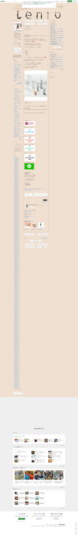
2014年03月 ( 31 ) (16, 346)
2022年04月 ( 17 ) (16, 223)
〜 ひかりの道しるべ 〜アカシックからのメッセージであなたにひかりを (57, 63)
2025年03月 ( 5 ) (16, 178)
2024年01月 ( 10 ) (16, 196)
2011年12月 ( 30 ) (16, 380)
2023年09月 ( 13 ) (16, 201)
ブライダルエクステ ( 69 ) (17, 91)
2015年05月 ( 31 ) (16, 328)
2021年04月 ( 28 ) (16, 238)
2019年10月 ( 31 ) (16, 261)
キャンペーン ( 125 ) (17, 122)
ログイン (75, 1)
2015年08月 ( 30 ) (16, 324)
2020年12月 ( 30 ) (16, 243)
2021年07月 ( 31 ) (16, 234)
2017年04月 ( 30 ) (16, 299)
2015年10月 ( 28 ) (16, 322)
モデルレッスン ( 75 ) (17, 97)
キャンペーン (29, 29)
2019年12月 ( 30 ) (16, 258)
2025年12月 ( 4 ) (16, 167)
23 (14, 150)
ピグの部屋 (19, 31)
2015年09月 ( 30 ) (16, 323)
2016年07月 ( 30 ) (16, 310)
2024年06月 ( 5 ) (16, 190)
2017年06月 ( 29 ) (16, 296)
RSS (51, 76)
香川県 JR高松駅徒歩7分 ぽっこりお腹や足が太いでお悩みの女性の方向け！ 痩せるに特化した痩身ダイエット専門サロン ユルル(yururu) (57, 42)
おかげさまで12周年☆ (27, 211)
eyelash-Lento (18, 30)
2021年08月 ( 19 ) (16, 233)
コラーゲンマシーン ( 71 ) (17, 99)
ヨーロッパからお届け (17, 449)
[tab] (18, 436)
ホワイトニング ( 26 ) (17, 120)
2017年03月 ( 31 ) (16, 300)
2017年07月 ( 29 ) (16, 295)
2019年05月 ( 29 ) (16, 267)
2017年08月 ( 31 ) (16, 294)
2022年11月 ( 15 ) (16, 214)
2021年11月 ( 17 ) (16, 229)
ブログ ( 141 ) (16, 88)
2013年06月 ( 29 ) (16, 357)
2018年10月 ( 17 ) (16, 276)
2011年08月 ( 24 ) (16, 385)
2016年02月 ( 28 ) (16, 317)
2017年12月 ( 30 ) (16, 289)
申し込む (56, 518)
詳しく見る (39, 518)
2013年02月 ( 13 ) (16, 362)
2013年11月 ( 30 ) (16, 351)
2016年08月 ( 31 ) (16, 309)
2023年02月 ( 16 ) (16, 210)
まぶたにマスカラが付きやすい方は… (17, 73)
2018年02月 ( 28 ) (16, 286)
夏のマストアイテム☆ (17, 76)
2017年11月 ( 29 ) (16, 290)
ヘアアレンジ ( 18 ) (16, 117)
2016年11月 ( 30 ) (16, 305)
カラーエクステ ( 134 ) (17, 102)
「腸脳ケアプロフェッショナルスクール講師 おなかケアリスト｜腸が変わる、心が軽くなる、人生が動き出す (57, 29)
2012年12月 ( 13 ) (16, 365)
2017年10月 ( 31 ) (16, 291)
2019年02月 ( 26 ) (16, 271)
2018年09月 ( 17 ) (16, 277)
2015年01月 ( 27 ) (16, 333)
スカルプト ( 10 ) (16, 112)
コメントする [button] (37, 194)
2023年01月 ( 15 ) (16, 211)
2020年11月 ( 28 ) (16, 244)
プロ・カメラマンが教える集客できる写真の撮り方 (57, 61)
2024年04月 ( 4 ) (16, 192)
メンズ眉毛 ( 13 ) (16, 115)
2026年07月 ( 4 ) (16, 158)
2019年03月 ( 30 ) (16, 270)
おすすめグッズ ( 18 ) (17, 128)
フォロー (32, 206)
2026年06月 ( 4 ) (16, 159)
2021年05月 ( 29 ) (16, 237)
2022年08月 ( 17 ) (16, 218)
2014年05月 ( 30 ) (16, 343)
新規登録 (69, 1)
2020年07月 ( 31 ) (16, 249)
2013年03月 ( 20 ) (16, 361)
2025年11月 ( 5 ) (16, 168)
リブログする (44, 194)
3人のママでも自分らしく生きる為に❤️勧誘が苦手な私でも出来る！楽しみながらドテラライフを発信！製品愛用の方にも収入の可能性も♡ (57, 31)
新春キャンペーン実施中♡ (28, 214)
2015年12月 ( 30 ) (16, 319)
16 (14, 149)
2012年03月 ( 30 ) (16, 376)
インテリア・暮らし (34, 449)
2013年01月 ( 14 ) (16, 364)
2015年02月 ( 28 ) (16, 332)
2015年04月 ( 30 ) (16, 329)
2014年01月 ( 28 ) (16, 348)
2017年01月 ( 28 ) (16, 303)
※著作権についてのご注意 (53, 77)
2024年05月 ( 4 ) (16, 191)
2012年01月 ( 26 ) (16, 379)
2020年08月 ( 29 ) (16, 248)
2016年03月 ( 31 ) (16, 315)
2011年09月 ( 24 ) (16, 384)
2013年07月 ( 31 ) (16, 356)
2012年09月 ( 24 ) (16, 369)
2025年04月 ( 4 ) (16, 177)
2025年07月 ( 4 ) (16, 173)
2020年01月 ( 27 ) (16, 257)
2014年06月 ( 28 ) (16, 342)
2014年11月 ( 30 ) (16, 336)
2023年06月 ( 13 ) (16, 205)
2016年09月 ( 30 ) (16, 308)
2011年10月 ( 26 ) (16, 383)
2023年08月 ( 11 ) (16, 202)
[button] (76, 533)
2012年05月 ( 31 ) (16, 374)
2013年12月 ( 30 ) (16, 350)
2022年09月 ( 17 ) (16, 216)
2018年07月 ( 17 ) (16, 280)
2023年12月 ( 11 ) (16, 197)
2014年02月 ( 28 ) (16, 347)
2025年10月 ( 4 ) (16, 169)
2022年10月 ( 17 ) (16, 215)
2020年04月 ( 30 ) (17, 253)
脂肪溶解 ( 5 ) (16, 111)
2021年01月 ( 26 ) (16, 242)
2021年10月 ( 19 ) (16, 230)
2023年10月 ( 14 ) (16, 200)
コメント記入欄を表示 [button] (44, 238)
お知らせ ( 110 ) (16, 121)
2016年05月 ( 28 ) (16, 313)
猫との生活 (50, 449)
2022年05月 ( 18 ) (16, 221)
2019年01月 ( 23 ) (16, 272)
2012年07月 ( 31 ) (16, 371)
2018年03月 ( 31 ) (16, 285)
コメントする (36, 240)
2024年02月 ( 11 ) (16, 195)
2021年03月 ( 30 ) (16, 239)
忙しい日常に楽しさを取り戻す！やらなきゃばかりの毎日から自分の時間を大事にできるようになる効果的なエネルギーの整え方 (57, 33)
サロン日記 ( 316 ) (16, 135)
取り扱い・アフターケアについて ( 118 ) (17, 130)
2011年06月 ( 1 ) (16, 388)
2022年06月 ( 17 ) (16, 220)
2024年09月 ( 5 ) (16, 186)
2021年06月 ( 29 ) (16, 235)
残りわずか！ (28, 26)
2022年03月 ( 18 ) (16, 224)
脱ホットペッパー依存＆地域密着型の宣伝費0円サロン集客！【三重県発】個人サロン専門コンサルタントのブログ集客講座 (57, 37)
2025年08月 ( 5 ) (16, 172)
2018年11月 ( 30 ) (16, 275)
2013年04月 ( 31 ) (16, 360)
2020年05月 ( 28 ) (16, 252)
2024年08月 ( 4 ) (16, 187)
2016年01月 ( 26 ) (16, 318)
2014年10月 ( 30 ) (16, 337)
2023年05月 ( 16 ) (16, 206)
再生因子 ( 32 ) (16, 98)
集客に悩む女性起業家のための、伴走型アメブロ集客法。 (57, 65)
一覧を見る (62, 69)
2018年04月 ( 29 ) (16, 284)
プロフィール (16, 31)
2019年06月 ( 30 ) (16, 266)
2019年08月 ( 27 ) (16, 263)
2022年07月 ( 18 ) (16, 219)
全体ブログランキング (17, 42)
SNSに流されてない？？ (17, 71)
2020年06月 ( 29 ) (16, 251)
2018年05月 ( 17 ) (16, 282)
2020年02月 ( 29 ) (16, 256)
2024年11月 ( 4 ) (16, 183)
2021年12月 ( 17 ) (16, 228)
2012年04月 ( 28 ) (16, 375)
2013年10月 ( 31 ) (16, 352)
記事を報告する (45, 201)
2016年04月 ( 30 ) (16, 314)
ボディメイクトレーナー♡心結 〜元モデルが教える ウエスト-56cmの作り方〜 (57, 57)
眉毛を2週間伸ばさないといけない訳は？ (17, 69)
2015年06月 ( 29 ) (16, 327)
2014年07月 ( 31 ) (16, 341)
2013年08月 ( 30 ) (16, 355)
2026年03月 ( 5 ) (16, 163)
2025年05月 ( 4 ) (16, 176)
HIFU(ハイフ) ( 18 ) (16, 107)
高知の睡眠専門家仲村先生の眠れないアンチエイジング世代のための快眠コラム (57, 44)
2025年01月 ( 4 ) (16, 181)
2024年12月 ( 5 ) (16, 182)
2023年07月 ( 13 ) (16, 204)
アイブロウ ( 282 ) (16, 116)
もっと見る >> (32, 221)
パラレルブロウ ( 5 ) (17, 113)
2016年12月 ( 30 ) (16, 304)
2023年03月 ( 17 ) (16, 209)
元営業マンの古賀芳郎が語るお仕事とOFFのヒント (57, 59)
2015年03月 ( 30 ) (16, 331)
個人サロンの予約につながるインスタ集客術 (56, 35)
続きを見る (20, 39)
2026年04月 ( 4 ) (16, 162)
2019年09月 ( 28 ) (16, 262)
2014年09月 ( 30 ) (16, 338)
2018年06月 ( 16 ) (16, 281)
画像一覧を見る (19, 83)
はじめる (21, 518)
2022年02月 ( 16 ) (16, 225)
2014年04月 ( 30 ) (16, 345)
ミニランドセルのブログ (53, 24)
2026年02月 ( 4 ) (16, 164)
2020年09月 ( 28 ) (16, 247)
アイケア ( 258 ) (16, 94)
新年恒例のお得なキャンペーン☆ (29, 216)
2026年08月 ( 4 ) (16, 157)
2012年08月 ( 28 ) (16, 370)
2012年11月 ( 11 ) (16, 366)
